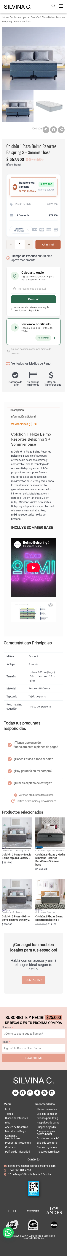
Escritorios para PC (48, 1138)
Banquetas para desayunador (46, 1132)
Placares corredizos (48, 1151)
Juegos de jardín (46, 1127)
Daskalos (39, 1238)
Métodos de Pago (15, 1131)
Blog (7, 1122)
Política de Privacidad (17, 1151)
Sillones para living (47, 1118)
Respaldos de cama (48, 1122)
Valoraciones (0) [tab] (22, 424)
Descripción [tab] (17, 410)
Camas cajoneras (47, 1147)
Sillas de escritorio (47, 1142)
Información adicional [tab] (23, 416)
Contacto (10, 1147)
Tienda (9, 1113)
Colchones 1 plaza (19, 17)
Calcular (33, 299)
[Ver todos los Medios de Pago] (8, 363)
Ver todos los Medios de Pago (30, 363)
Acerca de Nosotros (16, 1127)
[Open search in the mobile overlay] (53, 6)
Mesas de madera (47, 1109)
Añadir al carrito (48, 246)
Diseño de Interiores (16, 1118)
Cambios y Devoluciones (12, 1137)
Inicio (5, 17)
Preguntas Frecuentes (18, 1142)
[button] (5, 58)
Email (5, 1041)
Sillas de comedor (47, 1113)
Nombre (7, 1027)
